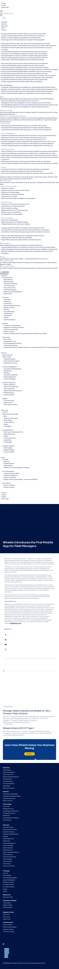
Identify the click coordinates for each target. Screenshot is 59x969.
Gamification (6, 815)
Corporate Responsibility (11, 473)
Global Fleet (7, 440)
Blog (5, 416)
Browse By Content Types (10, 414)
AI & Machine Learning (10, 345)
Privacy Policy (26, 963)
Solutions (4, 22)
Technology (6, 337)
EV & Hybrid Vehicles (10, 290)
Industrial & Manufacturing (12, 305)
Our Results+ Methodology (12, 325)
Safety (6, 436)
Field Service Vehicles (10, 284)
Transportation (8, 313)
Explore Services (7, 355)
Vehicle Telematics (9, 385)
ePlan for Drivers (7, 925)
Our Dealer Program (8, 884)
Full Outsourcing (9, 400)
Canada (3, 5)
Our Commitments (8, 471)
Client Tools (6, 914)
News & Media (8, 465)
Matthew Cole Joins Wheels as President (16, 467)
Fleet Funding (6, 357)
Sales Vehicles (8, 279)
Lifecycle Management (9, 367)
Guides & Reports (9, 422)
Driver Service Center (10, 404)
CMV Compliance (9, 389)
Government (8, 315)
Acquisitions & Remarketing (12, 369)
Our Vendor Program (8, 887)
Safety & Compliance (8, 382)
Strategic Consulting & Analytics (14, 327)
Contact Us (29, 754)
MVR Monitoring (9, 393)
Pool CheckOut (7, 820)
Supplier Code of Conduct (38, 963)
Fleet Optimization (9, 434)
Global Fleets (8, 294)
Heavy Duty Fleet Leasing (11, 361)
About (3, 28)
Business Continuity (10, 477)
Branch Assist (8, 402)
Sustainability (8, 442)
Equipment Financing (10, 363)
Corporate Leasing (9, 359)
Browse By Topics (7, 430)
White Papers (8, 420)
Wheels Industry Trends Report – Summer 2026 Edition (21, 479)
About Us (6, 461)
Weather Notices (7, 905)
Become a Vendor (9, 487)
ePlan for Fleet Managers (10, 927)
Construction (8, 303)
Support (4, 398)
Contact (3, 30)
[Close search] (1, 15)
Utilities (6, 317)
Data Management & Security (13, 343)
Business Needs (7, 277)
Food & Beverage (9, 311)
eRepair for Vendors (8, 929)
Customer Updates (8, 446)
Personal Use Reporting (11, 387)
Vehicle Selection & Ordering (11, 818)
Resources (4, 26)
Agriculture (7, 299)
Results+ (5, 323)
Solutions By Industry (9, 788)
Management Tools (10, 341)
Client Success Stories (11, 329)
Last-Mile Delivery (9, 286)
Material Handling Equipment (13, 292)
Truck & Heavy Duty (10, 438)
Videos (6, 424)
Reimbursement (9, 281)
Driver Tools (7, 339)
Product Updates (9, 452)
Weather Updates (9, 450)
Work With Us (6, 483)
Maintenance (8, 371)
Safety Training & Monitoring (13, 391)
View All (4, 412)
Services (4, 24)
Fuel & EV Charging (9, 379)
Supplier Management (10, 475)
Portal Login (5, 7)
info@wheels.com (15, 623)
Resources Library (8, 897)
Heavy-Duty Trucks (9, 288)
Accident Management (11, 375)
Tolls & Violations (9, 395)
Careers (3, 3)
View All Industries (9, 319)
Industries (5, 297)
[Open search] (1, 11)
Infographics (8, 426)
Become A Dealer (9, 485)
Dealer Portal (6, 919)
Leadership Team (9, 463)
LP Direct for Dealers (8, 931)
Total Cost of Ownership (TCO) (13, 432)
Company (5, 459)
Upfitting (6, 373)
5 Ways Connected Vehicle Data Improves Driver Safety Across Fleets (25, 333)
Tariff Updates (8, 448)
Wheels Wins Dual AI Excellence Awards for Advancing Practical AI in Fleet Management (31, 347)
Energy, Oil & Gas (9, 307)
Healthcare (7, 301)
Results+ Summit (9, 331)
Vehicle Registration (10, 377)
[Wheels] (14, 20)
